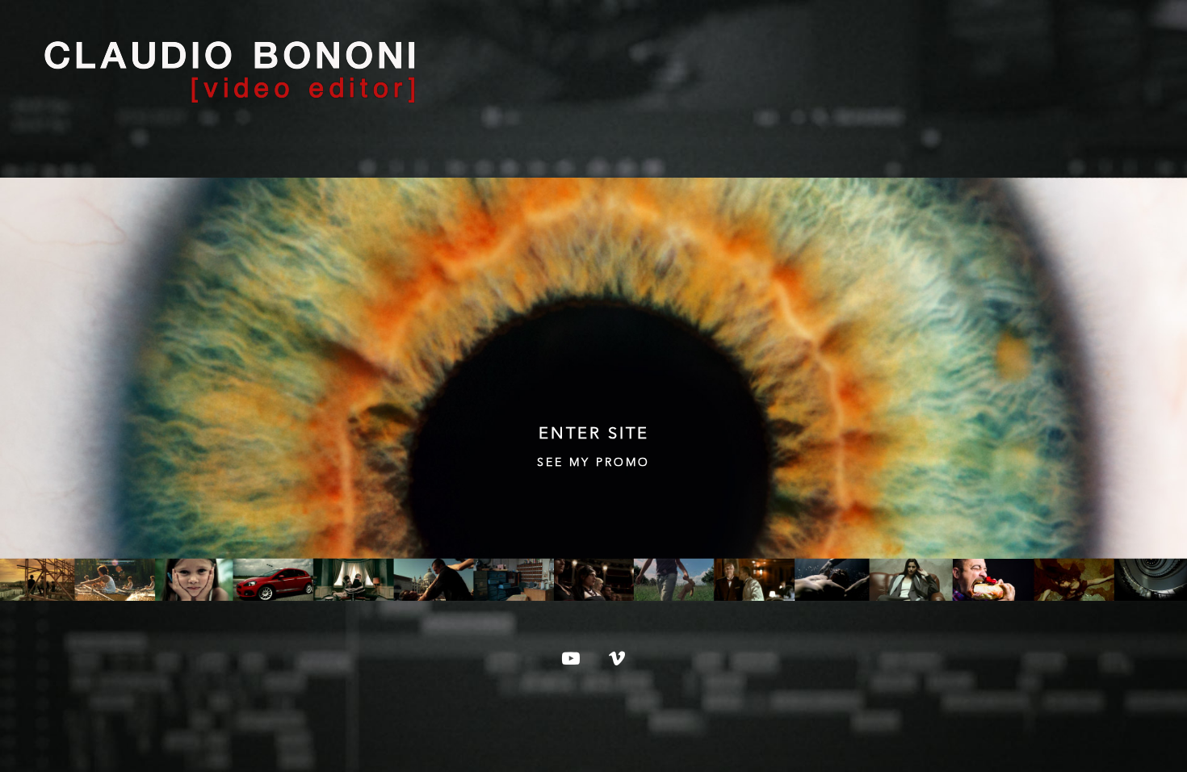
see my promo (593, 462)
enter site (594, 434)
